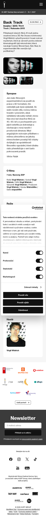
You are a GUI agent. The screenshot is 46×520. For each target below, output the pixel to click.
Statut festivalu (25, 514)
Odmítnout (23, 310)
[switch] (39, 261)
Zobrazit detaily (31, 287)
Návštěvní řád (11, 509)
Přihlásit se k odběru (23, 433)
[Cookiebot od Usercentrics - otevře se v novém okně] (32, 208)
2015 (15, 26)
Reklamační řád (13, 514)
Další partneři (21, 402)
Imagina (7, 26)
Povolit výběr (23, 302)
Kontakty (35, 514)
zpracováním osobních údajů (32, 439)
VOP (15, 511)
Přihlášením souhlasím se (23, 439)
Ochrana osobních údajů (27, 511)
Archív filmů (34, 22)
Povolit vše (23, 295)
